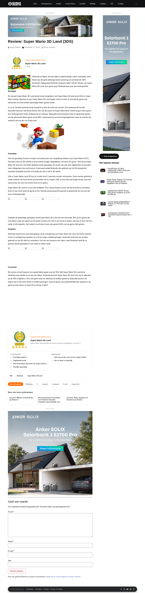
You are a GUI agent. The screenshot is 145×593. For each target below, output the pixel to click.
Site (9, 561)
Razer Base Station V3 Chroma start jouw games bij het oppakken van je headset (119, 181)
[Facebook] (121, 589)
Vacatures (38, 589)
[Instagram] (130, 589)
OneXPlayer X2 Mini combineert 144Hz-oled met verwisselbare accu (119, 170)
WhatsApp (29, 384)
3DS (11, 376)
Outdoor (103, 4)
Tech (35, 4)
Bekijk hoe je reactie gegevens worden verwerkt (63, 577)
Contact (46, 589)
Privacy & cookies (57, 589)
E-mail (65, 384)
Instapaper (55, 384)
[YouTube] (127, 589)
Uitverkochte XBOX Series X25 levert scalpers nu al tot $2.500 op (119, 192)
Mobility (92, 4)
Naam (11, 541)
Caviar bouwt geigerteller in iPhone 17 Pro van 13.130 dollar (119, 203)
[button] (136, 4)
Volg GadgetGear (110, 156)
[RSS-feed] (134, 589)
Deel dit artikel (15, 384)
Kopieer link (75, 384)
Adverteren (29, 589)
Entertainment (46, 4)
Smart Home (70, 4)
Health (58, 4)
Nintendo (20, 376)
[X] (124, 589)
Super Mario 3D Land (34, 376)
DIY (112, 4)
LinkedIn (45, 384)
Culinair (120, 4)
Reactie (11, 512)
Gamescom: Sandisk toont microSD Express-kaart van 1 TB (120, 214)
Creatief (82, 4)
